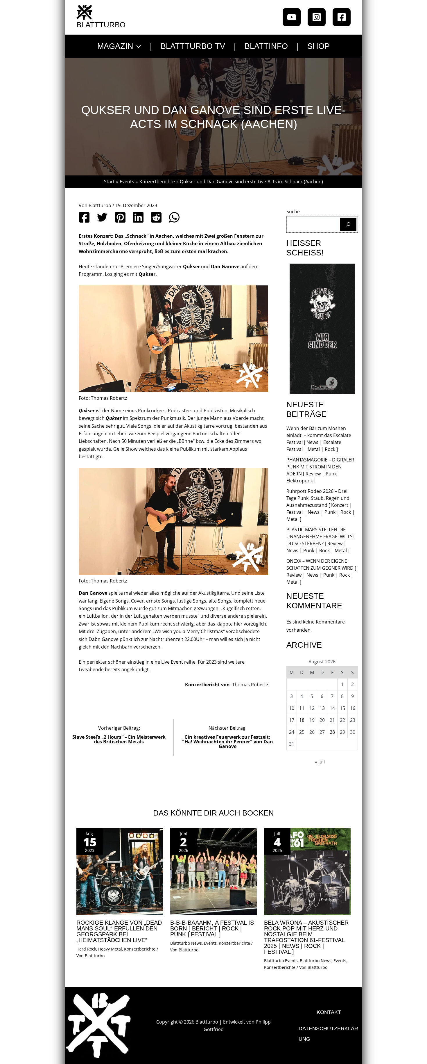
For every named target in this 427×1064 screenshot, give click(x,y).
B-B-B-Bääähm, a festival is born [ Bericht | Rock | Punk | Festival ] (212, 928)
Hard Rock (86, 949)
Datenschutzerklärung (328, 1034)
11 (301, 708)
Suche (293, 211)
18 (301, 720)
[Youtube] (292, 17)
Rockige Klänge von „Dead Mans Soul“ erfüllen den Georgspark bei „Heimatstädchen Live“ (119, 931)
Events (210, 943)
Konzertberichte (139, 949)
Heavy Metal (110, 949)
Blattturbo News (186, 943)
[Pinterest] (120, 217)
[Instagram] (317, 17)
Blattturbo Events (281, 960)
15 (342, 708)
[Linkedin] (138, 217)
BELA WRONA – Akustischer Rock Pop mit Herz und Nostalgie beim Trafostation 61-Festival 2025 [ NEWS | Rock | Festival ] (306, 937)
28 (332, 732)
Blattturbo (100, 24)
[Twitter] (102, 217)
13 (322, 708)
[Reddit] (156, 217)
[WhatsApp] (174, 217)
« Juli (320, 762)
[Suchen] (348, 224)
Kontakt (329, 1012)
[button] (137, 46)
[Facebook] (342, 17)
